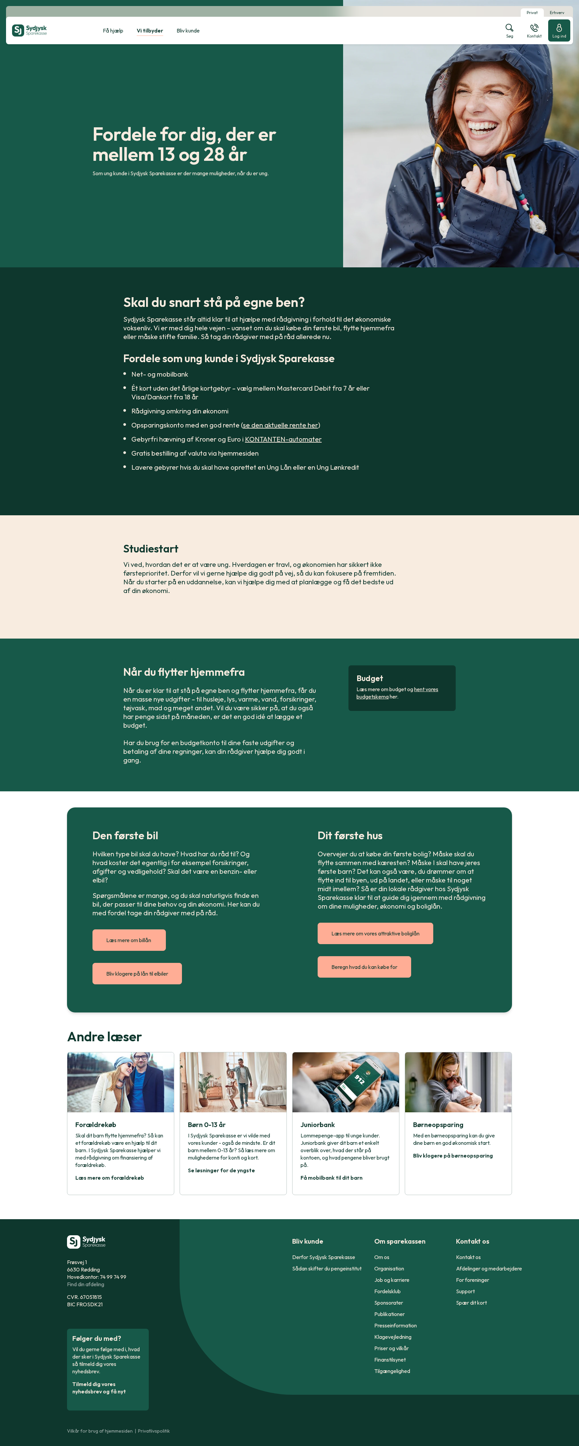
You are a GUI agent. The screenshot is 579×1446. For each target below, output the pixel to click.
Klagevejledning (392, 1336)
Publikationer (389, 1314)
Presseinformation (395, 1325)
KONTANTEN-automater (283, 439)
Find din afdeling (85, 1284)
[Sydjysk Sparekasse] (46, 30)
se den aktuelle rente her (280, 425)
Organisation (389, 1268)
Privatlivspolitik (154, 1431)
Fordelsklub (387, 1291)
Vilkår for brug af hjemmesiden (100, 1431)
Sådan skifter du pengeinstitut (327, 1268)
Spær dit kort (471, 1302)
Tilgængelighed (392, 1371)
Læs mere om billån (129, 940)
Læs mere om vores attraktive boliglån (375, 933)
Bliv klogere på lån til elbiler (137, 973)
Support (465, 1291)
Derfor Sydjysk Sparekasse (323, 1257)
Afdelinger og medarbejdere (489, 1268)
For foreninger (472, 1279)
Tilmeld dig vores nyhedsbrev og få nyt (99, 1388)
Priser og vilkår (391, 1348)
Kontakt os (468, 1257)
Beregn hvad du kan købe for (364, 967)
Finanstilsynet (390, 1359)
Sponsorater (388, 1302)
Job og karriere (391, 1279)
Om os (381, 1257)
